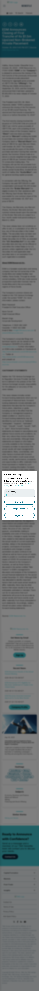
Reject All (19, 515)
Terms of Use (18, 486)
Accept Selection (19, 509)
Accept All (19, 502)
